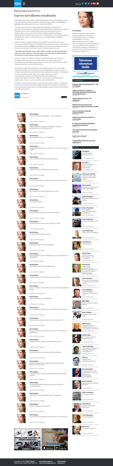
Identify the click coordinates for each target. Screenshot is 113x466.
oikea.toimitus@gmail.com (47, 463)
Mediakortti (61, 463)
